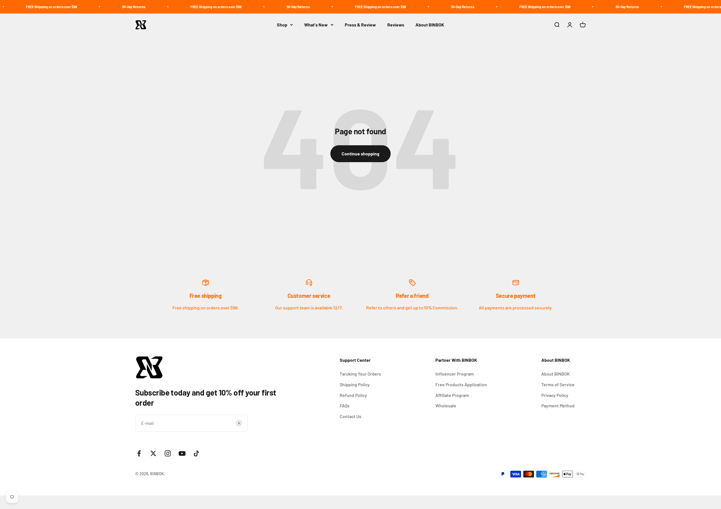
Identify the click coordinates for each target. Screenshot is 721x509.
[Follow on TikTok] (196, 453)
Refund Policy (353, 395)
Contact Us (350, 416)
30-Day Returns (113, 7)
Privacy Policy (554, 395)
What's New (316, 24)
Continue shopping (360, 153)
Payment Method (558, 405)
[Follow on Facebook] (139, 453)
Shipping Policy (355, 384)
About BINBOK (429, 24)
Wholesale (445, 405)
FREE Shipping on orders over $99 (31, 7)
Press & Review (360, 24)
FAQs (345, 405)
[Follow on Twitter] (153, 453)
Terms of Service (558, 384)
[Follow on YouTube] (182, 453)
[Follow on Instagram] (168, 453)
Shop (282, 24)
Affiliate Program (452, 395)
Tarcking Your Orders (360, 373)
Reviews (395, 24)
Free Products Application (461, 384)
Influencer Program (454, 373)
